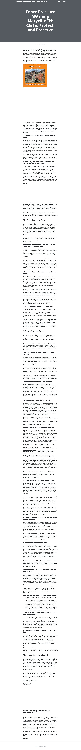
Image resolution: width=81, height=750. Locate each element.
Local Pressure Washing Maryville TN (41, 58)
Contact (64, 1)
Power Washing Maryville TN (34, 289)
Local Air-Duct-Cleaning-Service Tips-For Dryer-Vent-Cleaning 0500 (31, 1)
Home (59, 1)
